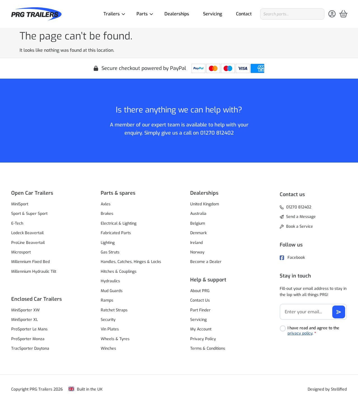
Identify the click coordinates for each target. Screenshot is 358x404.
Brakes (107, 213)
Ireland (196, 242)
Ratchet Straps (114, 310)
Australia (198, 213)
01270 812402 (217, 133)
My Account (200, 329)
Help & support (208, 279)
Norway (197, 252)
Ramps (107, 300)
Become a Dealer (206, 261)
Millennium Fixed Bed (30, 261)
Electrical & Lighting (118, 223)
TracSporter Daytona (30, 348)
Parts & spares (118, 193)
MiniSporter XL (24, 319)
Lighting (108, 242)
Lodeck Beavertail (27, 233)
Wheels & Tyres (115, 339)
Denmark (198, 233)
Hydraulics (110, 281)
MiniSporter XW (25, 310)
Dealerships (176, 14)
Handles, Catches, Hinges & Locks (131, 261)
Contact (244, 14)
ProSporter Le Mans (29, 329)
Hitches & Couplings (118, 271)
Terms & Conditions (207, 348)
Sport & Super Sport (29, 213)
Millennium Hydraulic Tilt (33, 271)
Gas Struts (110, 252)
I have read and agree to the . (313, 330)
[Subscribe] (338, 312)
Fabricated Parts (116, 233)
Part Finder (200, 310)
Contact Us (200, 300)
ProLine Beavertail (28, 242)
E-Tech (17, 223)
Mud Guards (112, 290)
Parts (142, 14)
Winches (108, 348)
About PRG (199, 290)
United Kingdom (204, 204)
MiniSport (19, 204)
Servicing (212, 14)
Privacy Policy (203, 339)
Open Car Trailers (32, 193)
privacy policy (300, 333)
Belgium (197, 223)
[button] (45, 193)
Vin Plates (110, 329)
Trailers (111, 14)
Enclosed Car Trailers (36, 299)
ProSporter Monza (27, 339)
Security (108, 319)
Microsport (21, 252)
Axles (105, 204)
